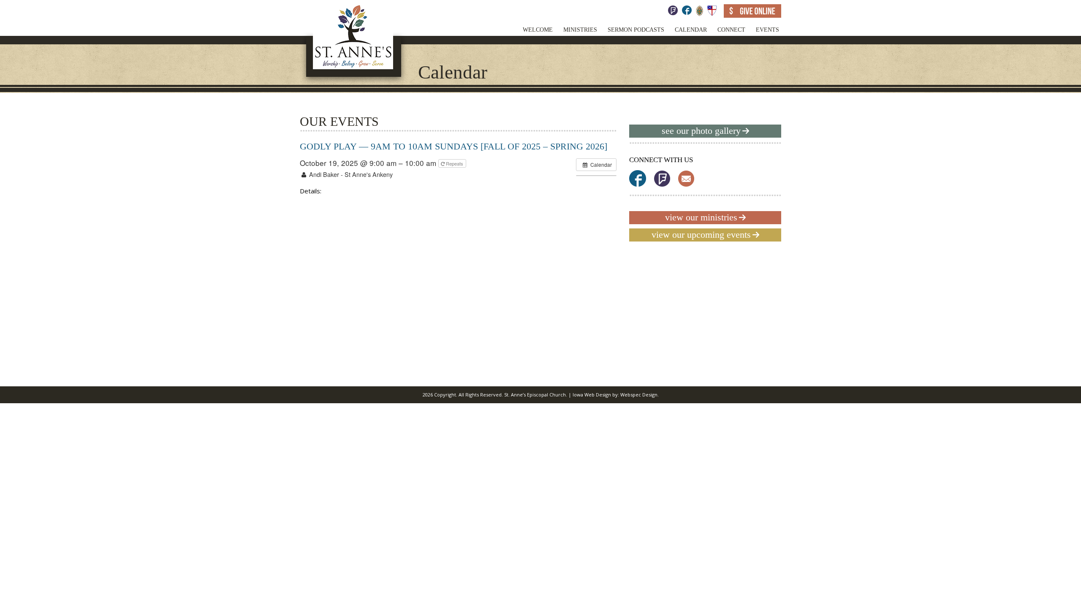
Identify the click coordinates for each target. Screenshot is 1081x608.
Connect (731, 30)
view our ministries (701, 217)
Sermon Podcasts (636, 30)
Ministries (580, 30)
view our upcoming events (701, 234)
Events (767, 30)
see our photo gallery (701, 130)
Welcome (538, 30)
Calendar (691, 30)
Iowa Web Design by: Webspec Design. (616, 394)
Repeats (454, 163)
